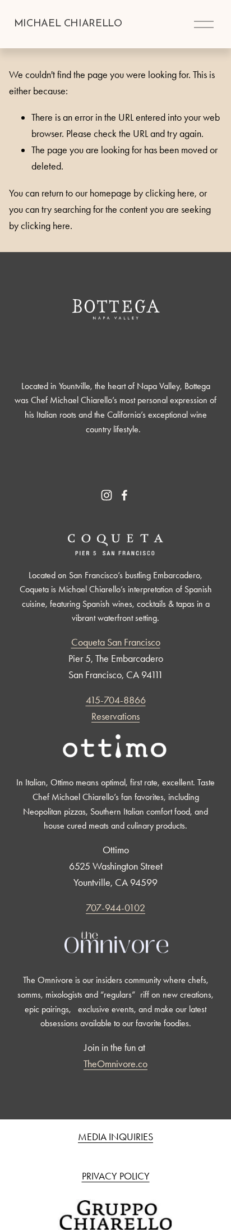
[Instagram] (106, 495)
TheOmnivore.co (115, 1064)
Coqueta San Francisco (115, 642)
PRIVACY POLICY (116, 1176)
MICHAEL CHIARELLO (68, 24)
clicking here (170, 193)
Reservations (115, 716)
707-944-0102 (115, 908)
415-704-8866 (116, 700)
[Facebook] (124, 495)
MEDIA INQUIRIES (115, 1137)
